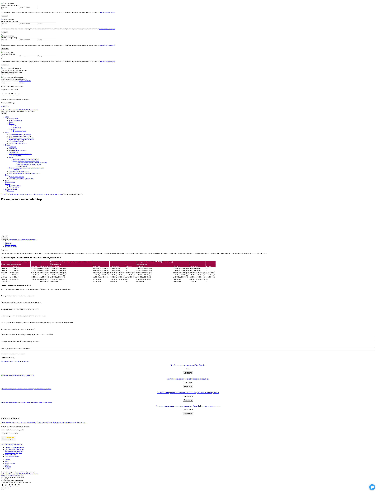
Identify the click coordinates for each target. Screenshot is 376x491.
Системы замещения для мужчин (20, 136)
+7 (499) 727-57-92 (32, 109)
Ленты (11, 157)
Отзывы (7, 184)
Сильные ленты (21, 166)
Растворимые (17, 155)
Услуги (7, 132)
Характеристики (10, 245)
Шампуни (16, 170)
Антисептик (13, 148)
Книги (15, 125)
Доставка (8, 467)
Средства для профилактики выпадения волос (24, 173)
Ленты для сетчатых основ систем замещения (31, 162)
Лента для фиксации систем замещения (26, 161)
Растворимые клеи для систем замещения (22, 240)
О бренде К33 (13, 118)
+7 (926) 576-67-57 (19, 109)
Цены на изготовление (16, 177)
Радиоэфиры (17, 127)
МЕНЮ (4, 113)
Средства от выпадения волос (19, 171)
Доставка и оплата (11, 189)
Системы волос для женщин (14, 449)
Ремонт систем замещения (17, 143)
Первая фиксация (10, 454)
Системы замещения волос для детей (21, 138)
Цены (7, 175)
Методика (12, 129)
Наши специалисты (15, 120)
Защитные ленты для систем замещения (26, 159)
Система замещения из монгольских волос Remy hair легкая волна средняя (188, 406)
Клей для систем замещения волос (20, 154)
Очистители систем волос (17, 150)
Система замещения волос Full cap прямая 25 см (188, 379)
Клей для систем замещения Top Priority (188, 365)
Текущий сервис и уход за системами (21, 178)
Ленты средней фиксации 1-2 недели (28, 164)
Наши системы (10, 182)
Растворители (13, 152)
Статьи (11, 122)
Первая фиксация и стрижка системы (21, 140)
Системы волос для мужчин (14, 451)
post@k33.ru (5, 106)
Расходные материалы (16, 141)
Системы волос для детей (13, 453)
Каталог (7, 145)
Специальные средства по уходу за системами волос (26, 168)
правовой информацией (107, 12)
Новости (11, 124)
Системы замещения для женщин (20, 134)
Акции (7, 180)
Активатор (12, 147)
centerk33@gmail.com (16, 475)
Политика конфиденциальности (11, 444)
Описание (8, 243)
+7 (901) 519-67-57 (25, 81)
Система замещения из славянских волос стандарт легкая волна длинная (188, 392)
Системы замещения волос (14, 447)
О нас (7, 117)
